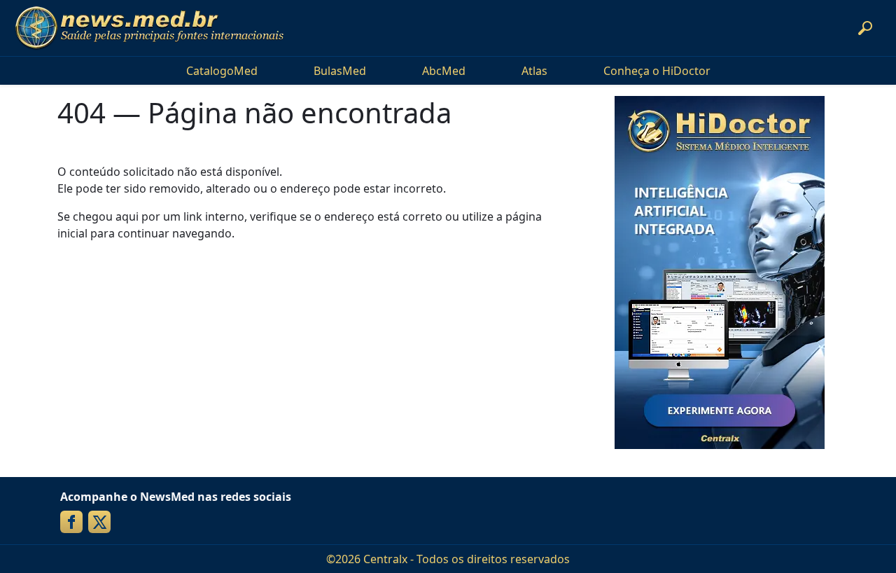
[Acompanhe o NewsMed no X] (99, 522)
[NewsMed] (149, 28)
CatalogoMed (222, 70)
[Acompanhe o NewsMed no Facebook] (71, 522)
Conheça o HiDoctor (656, 70)
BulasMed (340, 70)
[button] (865, 28)
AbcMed (443, 70)
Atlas (534, 70)
